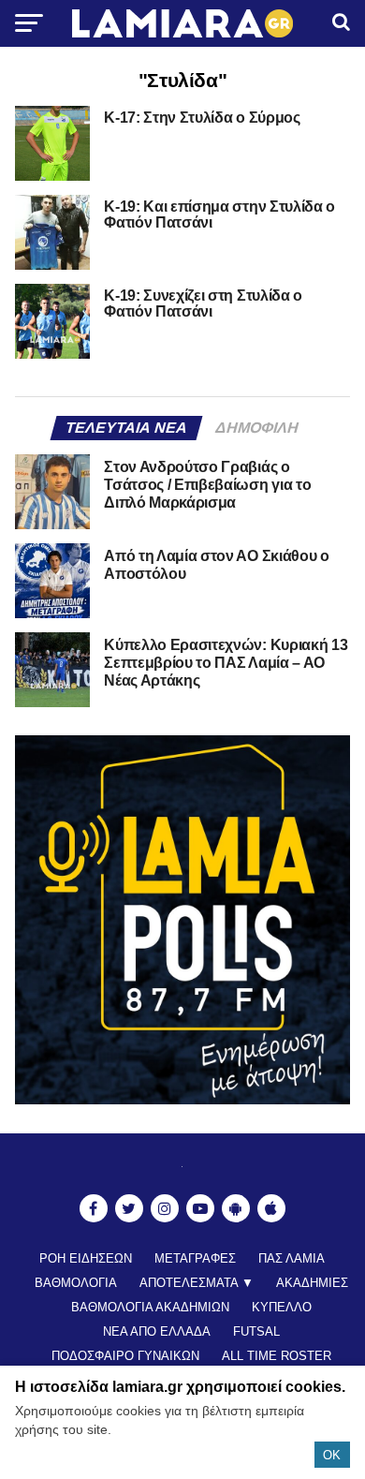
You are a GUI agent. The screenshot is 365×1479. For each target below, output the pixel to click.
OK (332, 1455)
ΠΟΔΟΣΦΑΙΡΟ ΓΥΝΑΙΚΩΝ (125, 1356)
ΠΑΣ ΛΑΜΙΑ (291, 1258)
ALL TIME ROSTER (276, 1356)
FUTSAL (256, 1331)
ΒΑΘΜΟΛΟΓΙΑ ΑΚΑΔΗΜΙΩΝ (150, 1307)
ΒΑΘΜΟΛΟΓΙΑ (76, 1283)
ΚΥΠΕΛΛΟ (282, 1307)
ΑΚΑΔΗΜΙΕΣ (312, 1283)
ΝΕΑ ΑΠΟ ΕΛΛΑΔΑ (157, 1331)
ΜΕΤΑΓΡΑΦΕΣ (195, 1258)
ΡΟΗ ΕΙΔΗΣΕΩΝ (85, 1258)
